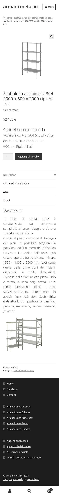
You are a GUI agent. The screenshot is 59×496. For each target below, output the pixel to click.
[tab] (29, 175)
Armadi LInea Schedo (18, 412)
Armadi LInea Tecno (17, 423)
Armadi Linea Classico (19, 406)
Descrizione (9, 175)
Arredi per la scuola (17, 452)
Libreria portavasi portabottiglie (24, 457)
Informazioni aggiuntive (16, 183)
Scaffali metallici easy (42, 17)
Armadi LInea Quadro (18, 429)
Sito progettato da (13, 479)
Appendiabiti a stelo (17, 440)
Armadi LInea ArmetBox (20, 417)
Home (9, 17)
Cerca (29, 491)
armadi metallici (20, 6)
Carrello (45, 488)
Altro (6, 192)
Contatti (11, 394)
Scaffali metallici (22, 17)
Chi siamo (12, 389)
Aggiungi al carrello (28, 156)
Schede (7, 200)
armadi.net (33, 479)
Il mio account (10, 491)
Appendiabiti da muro (19, 446)
